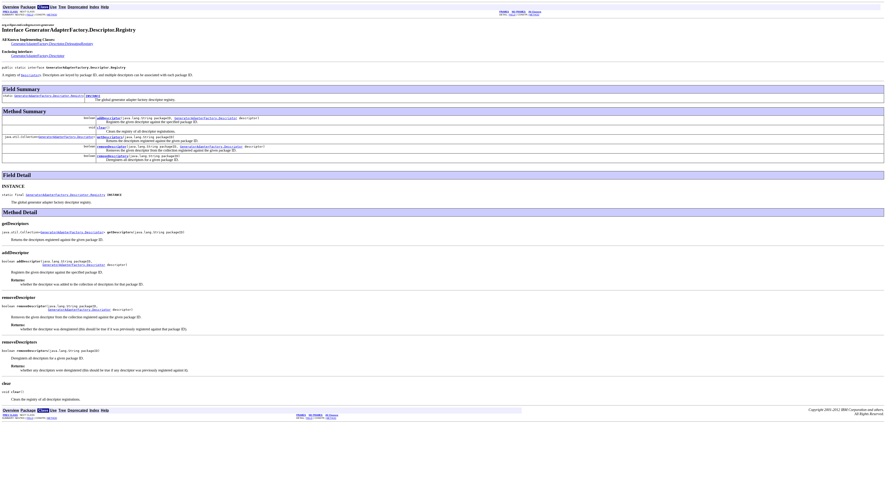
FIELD (30, 14)
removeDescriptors (112, 156)
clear (101, 127)
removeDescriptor (111, 146)
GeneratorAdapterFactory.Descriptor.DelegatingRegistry (52, 44)
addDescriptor (109, 118)
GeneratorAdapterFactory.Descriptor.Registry (49, 95)
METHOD (52, 14)
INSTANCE (93, 96)
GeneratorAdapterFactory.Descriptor (37, 56)
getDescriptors (110, 137)
